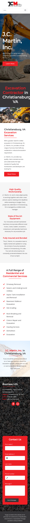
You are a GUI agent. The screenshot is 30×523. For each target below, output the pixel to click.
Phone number (9, 474)
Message (8, 484)
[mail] (18, 404)
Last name (8, 464)
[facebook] (13, 404)
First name (9, 444)
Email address (10, 454)
